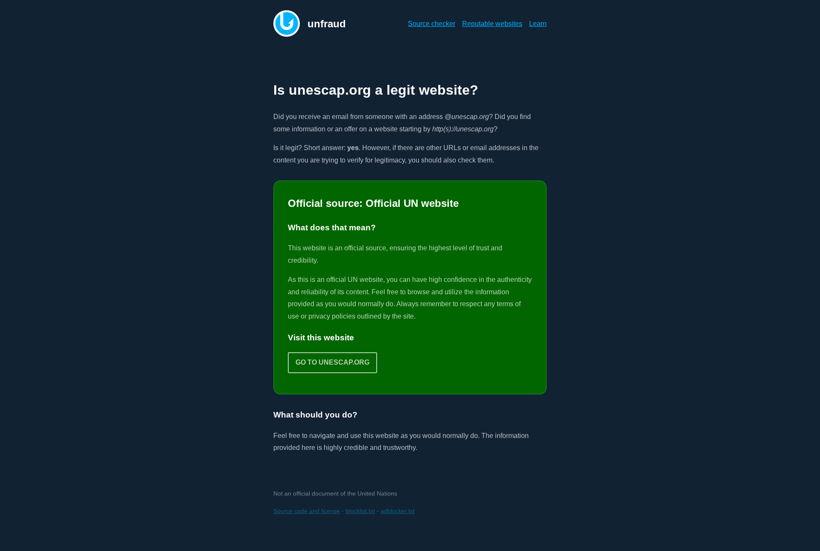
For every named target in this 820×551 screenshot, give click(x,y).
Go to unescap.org (332, 362)
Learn (538, 23)
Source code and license (306, 511)
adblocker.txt (398, 511)
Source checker (431, 23)
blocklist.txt (360, 511)
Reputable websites (492, 23)
